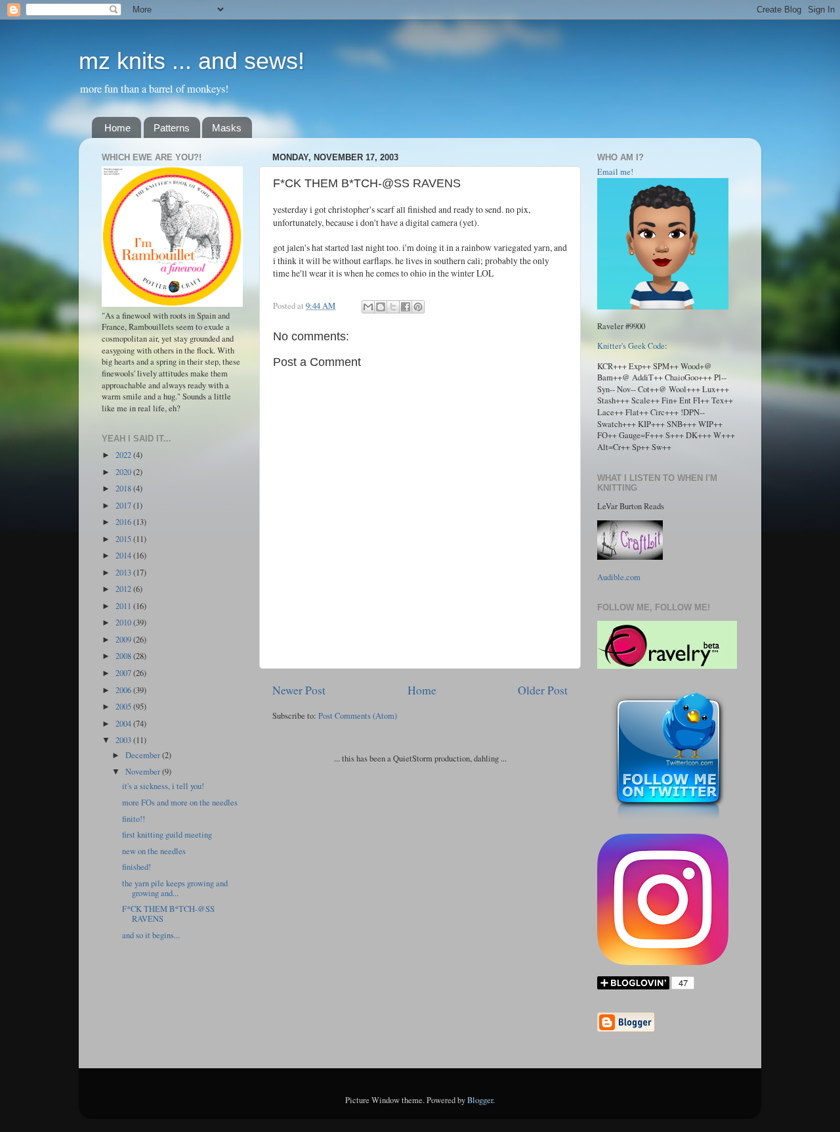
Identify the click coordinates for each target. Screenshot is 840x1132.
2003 (124, 740)
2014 (124, 555)
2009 (124, 639)
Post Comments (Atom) (357, 715)
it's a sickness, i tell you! (163, 786)
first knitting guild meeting (167, 834)
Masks (227, 127)
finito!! (133, 819)
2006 (124, 690)
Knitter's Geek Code (631, 345)
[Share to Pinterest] (418, 306)
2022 (124, 455)
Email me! (615, 171)
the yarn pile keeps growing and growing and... (175, 888)
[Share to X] (393, 306)
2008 (124, 656)
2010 (124, 622)
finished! (136, 866)
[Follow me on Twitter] (668, 819)
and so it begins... (151, 935)
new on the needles (154, 851)
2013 (124, 572)
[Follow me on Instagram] (662, 962)
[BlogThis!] (380, 306)
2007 (124, 673)
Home (117, 127)
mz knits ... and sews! (191, 60)
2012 (124, 589)
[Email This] (368, 306)
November (143, 771)
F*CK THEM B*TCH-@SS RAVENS (168, 913)
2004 (124, 723)
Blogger (480, 1100)
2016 (124, 522)
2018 (124, 488)
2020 (124, 472)
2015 (124, 539)
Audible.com (618, 577)
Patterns (172, 127)
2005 (124, 706)
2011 (124, 606)
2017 (124, 505)
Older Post (543, 690)
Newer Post (299, 690)
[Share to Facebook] (405, 306)
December (143, 755)
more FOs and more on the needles (180, 802)
